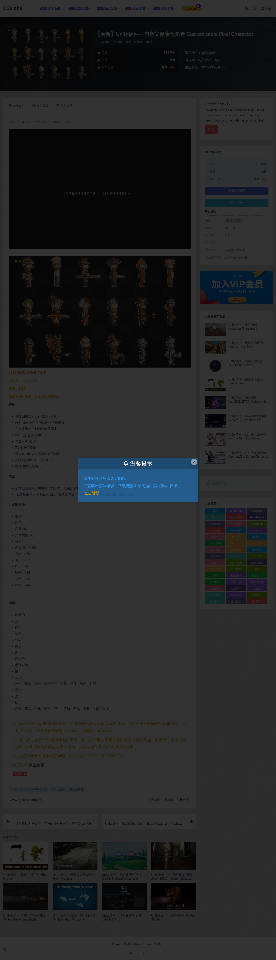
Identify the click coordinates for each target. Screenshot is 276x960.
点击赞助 (92, 493)
